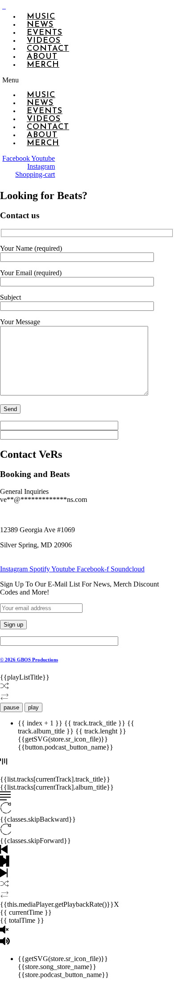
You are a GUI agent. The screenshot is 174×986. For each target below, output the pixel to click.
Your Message (20, 322)
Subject (10, 297)
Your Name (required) (31, 248)
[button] (19, 80)
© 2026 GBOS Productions (29, 659)
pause (11, 707)
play (33, 707)
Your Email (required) (31, 273)
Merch (43, 65)
